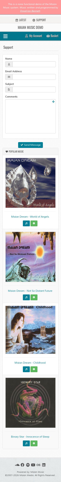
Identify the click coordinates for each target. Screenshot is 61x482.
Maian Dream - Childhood (30, 362)
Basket (54, 35)
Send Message (32, 144)
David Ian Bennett (30, 11)
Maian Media (26, 475)
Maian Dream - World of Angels (30, 216)
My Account (35, 35)
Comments (11, 96)
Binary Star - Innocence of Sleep (30, 436)
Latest (22, 20)
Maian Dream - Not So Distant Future (30, 291)
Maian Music (37, 472)
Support (41, 20)
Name (8, 58)
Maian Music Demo (30, 27)
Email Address (13, 71)
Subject (9, 84)
